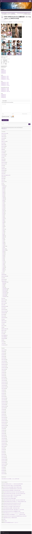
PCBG (3, 247)
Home (1, 9)
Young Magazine (4, 296)
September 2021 (4, 444)
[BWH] (2, 149)
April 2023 (3, 414)
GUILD (3, 218)
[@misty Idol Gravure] (4, 133)
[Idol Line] (3, 178)
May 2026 (3, 354)
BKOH (3, 191)
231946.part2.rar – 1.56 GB (5, 89)
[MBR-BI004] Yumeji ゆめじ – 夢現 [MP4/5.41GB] (10, 517)
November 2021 (4, 441)
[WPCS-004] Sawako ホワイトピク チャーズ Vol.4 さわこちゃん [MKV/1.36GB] (14, 512)
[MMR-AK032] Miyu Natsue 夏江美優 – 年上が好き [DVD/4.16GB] (11, 490)
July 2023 (3, 409)
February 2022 (3, 436)
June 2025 (3, 372)
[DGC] (2, 157)
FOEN (3, 217)
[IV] (2, 184)
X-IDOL (16, 5)
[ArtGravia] (3, 138)
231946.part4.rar (3, 97)
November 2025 (4, 364)
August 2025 (3, 369)
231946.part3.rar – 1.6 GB (4, 78)
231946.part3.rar (3, 96)
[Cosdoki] (3, 152)
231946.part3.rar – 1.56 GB (5, 90)
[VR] (2, 327)
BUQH (3, 196)
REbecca (3, 248)
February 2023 (3, 417)
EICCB (3, 204)
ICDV (3, 221)
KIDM (3, 226)
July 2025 (3, 370)
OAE (3, 239)
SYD (3, 260)
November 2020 (4, 460)
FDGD (3, 214)
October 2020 (3, 462)
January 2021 (3, 457)
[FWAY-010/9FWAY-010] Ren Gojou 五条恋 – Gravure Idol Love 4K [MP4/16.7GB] (14, 493)
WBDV (3, 269)
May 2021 (3, 451)
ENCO (3, 209)
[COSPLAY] (3, 154)
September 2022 (4, 425)
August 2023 (3, 407)
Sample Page (5, 9)
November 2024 (4, 383)
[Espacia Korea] (4, 162)
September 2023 (4, 406)
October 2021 (3, 443)
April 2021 (3, 452)
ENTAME (3, 283)
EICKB (3, 205)
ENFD (3, 210)
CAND (3, 197)
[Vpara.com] (3, 325)
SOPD (3, 256)
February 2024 (3, 398)
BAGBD (3, 187)
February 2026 (3, 359)
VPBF (3, 268)
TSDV (3, 267)
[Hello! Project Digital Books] (5, 175)
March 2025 (3, 377)
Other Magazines (4, 288)
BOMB (3, 192)
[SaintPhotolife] (4, 317)
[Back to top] (30, 532)
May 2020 (3, 470)
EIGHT (3, 208)
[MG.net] (3, 298)
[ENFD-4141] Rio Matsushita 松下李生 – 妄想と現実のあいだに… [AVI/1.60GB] (13, 509)
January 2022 (3, 438)
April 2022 (3, 433)
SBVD (3, 252)
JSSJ (3, 225)
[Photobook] (3, 309)
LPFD (3, 231)
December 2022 (4, 420)
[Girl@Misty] (3, 168)
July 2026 (3, 351)
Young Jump (4, 295)
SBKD (3, 251)
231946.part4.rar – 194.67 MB (5, 91)
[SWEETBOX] (3, 320)
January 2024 (3, 399)
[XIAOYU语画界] (4, 335)
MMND (3, 235)
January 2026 (3, 361)
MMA (3, 234)
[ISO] (2, 183)
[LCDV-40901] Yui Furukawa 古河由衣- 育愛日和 (9, 498)
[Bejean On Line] (4, 141)
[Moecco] (3, 304)
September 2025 (4, 367)
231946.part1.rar (3, 94)
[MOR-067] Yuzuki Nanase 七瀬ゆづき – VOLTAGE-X (10, 496)
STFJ (3, 259)
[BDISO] (3, 139)
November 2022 (4, 422)
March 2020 (3, 473)
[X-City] (3, 333)
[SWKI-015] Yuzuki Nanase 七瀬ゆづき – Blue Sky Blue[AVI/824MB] (12, 485)
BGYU (3, 189)
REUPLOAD (4, 250)
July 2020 (3, 467)
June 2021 (3, 449)
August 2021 (3, 446)
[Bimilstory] (3, 144)
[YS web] (3, 341)
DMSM (3, 200)
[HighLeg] (3, 176)
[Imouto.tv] (3, 181)
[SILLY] (2, 319)
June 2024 (3, 391)
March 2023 (3, 415)
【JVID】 (3, 343)
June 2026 (3, 353)
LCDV (3, 229)
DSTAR (3, 201)
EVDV (3, 213)
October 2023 (3, 404)
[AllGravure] (3, 136)
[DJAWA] (3, 160)
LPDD (3, 230)
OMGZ (3, 243)
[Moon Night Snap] (4, 306)
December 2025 (4, 362)
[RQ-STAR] (3, 314)
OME (3, 242)
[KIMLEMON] (3, 274)
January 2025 (3, 380)
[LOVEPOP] (3, 279)
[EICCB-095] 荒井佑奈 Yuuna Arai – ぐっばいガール (11, 522)
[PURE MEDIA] (3, 312)
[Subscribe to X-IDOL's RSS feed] (1, 1)
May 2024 (3, 393)
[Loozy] (2, 277)
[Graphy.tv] (3, 173)
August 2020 (3, 465)
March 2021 (3, 454)
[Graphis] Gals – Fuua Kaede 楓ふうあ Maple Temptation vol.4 (12, 506)
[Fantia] (3, 165)
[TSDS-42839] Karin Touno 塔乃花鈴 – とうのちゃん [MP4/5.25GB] (10, 478)
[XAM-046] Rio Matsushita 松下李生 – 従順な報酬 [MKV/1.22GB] (11, 511)
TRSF (3, 264)
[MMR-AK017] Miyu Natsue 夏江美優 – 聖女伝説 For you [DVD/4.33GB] (12, 488)
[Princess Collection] (4, 311)
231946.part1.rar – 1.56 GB (5, 88)
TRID (3, 263)
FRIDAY (3, 287)
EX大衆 (3, 284)
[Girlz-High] (3, 170)
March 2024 (3, 396)
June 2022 (3, 430)
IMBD (3, 222)
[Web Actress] (3, 330)
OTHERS (3, 246)
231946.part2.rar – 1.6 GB (4, 77)
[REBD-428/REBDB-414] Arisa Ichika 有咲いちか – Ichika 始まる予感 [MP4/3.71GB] (15, 501)
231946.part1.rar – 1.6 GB (4, 76)
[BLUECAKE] (3, 146)
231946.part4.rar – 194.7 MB (5, 79)
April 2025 (3, 375)
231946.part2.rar (3, 95)
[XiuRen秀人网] (4, 338)
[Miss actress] (3, 301)
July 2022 (3, 428)
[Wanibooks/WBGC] (4, 328)
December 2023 (4, 401)
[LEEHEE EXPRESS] (4, 276)
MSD (3, 238)
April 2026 (3, 356)
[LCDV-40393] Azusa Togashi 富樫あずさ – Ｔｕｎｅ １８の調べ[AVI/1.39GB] (14, 514)
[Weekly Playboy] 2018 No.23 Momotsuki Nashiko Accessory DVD (12, 503)
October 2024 (3, 385)
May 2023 (3, 412)
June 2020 (3, 468)
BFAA (3, 188)
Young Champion (4, 292)
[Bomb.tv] (3, 147)
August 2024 (3, 388)
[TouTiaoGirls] (3, 322)
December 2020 (4, 459)
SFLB (3, 255)
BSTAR (3, 193)
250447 (4, 519)
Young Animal (4, 291)
